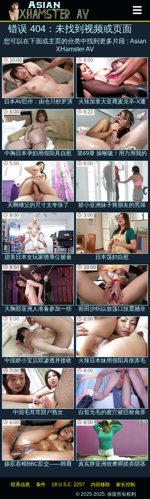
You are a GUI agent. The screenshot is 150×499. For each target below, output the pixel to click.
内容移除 (100, 484)
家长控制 (125, 484)
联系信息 (20, 484)
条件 (41, 484)
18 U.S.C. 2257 (68, 484)
